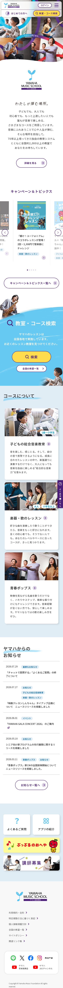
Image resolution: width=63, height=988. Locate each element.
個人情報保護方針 (17, 924)
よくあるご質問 (17, 829)
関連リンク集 (15, 941)
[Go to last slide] (5, 232)
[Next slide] (58, 232)
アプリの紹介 (46, 829)
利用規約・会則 (16, 912)
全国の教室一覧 (16, 929)
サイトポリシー (16, 935)
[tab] (27, 270)
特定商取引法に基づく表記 (22, 918)
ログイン (45, 5)
